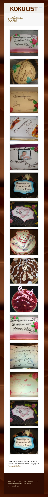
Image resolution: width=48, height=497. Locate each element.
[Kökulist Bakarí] (24, 8)
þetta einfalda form (14, 466)
